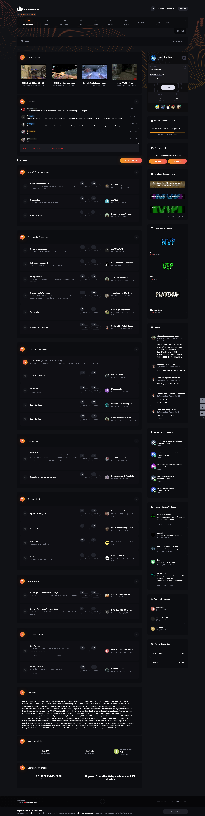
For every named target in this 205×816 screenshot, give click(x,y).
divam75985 (50, 711)
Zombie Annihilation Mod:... (94, 83)
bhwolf (51, 721)
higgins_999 (119, 725)
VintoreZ (117, 597)
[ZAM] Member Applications (43, 477)
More (140, 22)
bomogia (96, 713)
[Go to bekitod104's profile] (152, 608)
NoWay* (84, 713)
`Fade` (24, 718)
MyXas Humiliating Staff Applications (127, 528)
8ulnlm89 (94, 709)
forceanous (40, 711)
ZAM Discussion (37, 376)
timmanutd (58, 721)
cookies (31, 813)
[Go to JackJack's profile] (107, 201)
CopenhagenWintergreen (167, 546)
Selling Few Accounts (120, 594)
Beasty (111, 725)
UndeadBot (118, 329)
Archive (35, 673)
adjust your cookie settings (86, 813)
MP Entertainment (58, 723)
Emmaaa (34, 713)
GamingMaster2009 (104, 728)
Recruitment (33, 441)
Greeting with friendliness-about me (127, 263)
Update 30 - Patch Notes (122, 326)
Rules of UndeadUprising (121, 214)
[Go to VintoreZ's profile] (107, 595)
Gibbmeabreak (61, 716)
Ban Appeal (35, 646)
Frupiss (116, 377)
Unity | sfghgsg (96, 716)
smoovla (60, 709)
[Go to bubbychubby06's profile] (152, 618)
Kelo (95, 728)
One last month (117, 556)
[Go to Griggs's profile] (107, 186)
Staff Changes (117, 185)
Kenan (91, 718)
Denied (58, 655)
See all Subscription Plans (177, 217)
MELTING (71, 725)
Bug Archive (36, 392)
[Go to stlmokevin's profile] (107, 542)
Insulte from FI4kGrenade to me (125, 650)
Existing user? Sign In (166, 9)
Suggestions (36, 276)
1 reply (170, 524)
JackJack (117, 203)
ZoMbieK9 (58, 85)
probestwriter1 (104, 711)
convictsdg (26, 713)
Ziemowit (64, 725)
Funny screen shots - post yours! (125, 511)
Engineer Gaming (51, 718)
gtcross (118, 716)
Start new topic (131, 160)
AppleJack (84, 718)
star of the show (100, 701)
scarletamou (45, 706)
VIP (151, 277)
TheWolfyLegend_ (73, 716)
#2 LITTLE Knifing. (125, 83)
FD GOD (37, 725)
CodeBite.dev (31, 803)
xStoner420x (115, 704)
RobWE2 (34, 709)
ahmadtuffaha (46, 725)
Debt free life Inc (28, 723)
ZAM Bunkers (36, 405)
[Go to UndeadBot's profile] (107, 327)
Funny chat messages (40, 529)
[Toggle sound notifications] (136, 101)
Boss (38, 706)
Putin (108, 701)
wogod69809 (78, 709)
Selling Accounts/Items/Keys (44, 593)
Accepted (36, 465)
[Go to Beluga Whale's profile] (107, 312)
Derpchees (72, 728)
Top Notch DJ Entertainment (104, 723)
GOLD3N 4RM (86, 716)
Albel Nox (32, 701)
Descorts (116, 706)
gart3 (121, 701)
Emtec (159, 560)
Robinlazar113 (40, 728)
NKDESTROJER (126, 716)
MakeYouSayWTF (28, 704)
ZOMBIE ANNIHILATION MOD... (34, 83)
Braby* (77, 718)
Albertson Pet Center (43, 723)
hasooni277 (127, 709)
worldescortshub (61, 701)
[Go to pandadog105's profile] (107, 295)
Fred (115, 392)
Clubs (95, 24)
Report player (36, 667)
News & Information (39, 184)
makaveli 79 (62, 718)
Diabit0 (116, 652)
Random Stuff (34, 499)
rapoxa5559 (95, 706)
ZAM (81, 24)
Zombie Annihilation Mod (38, 349)
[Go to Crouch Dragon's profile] (107, 513)
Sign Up (183, 8)
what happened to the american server (128, 293)
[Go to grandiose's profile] (153, 534)
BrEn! (115, 406)
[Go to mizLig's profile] (155, 479)
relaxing (131, 723)
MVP (152, 252)
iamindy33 (79, 721)
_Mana (127, 725)
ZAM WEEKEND (117, 249)
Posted (174, 367)
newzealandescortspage (31, 716)
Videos (126, 24)
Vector (90, 713)
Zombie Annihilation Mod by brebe (171, 394)
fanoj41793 (86, 706)
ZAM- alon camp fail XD (166, 410)
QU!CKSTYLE (105, 704)
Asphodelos (65, 713)
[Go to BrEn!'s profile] (107, 405)
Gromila (30, 718)
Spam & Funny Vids (38, 514)
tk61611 (65, 728)
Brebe (126, 701)
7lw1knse (87, 709)
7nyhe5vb (119, 709)
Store (47, 24)
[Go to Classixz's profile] (107, 215)
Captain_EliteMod (91, 711)
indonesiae (125, 706)
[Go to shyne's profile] (107, 477)
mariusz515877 (123, 718)
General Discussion (39, 249)
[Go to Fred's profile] (107, 390)
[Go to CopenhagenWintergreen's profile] (153, 548)
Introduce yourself (39, 263)
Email (159, 161)
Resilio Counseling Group (117, 721)
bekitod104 (68, 709)
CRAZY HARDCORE (107, 713)
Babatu (73, 711)
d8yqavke (111, 709)
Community (28, 24)
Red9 (114, 728)
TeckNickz (59, 711)
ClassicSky (56, 725)
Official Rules (36, 215)
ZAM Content (36, 419)
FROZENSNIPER (102, 725)
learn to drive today (86, 723)
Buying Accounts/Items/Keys (44, 609)
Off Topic (34, 542)
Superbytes (88, 728)
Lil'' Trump (49, 728)
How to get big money (120, 310)
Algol (115, 265)
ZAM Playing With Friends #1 (168, 378)
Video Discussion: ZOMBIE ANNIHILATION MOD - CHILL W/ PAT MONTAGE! (170, 336)
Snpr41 (78, 713)
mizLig (159, 476)
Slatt (34, 706)
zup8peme (114, 711)
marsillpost (109, 706)
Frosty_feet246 (28, 728)
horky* (129, 721)
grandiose (80, 711)
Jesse (36, 718)
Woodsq (55, 704)
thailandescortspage (66, 704)
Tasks (110, 24)
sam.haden (127, 711)
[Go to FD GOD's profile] (153, 516)
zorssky (52, 716)
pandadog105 (118, 295)
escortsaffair (125, 704)
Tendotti (72, 721)
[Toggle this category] (136, 172)
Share (178, 161)
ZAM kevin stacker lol (166, 364)
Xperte (65, 721)
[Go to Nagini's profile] (107, 250)
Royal (92, 704)
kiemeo (78, 706)
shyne (116, 479)
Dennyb (116, 460)
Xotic (91, 701)
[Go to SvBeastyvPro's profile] (107, 558)
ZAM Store (35, 361)
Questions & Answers (40, 293)
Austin (41, 718)
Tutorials (34, 312)
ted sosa (80, 728)
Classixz (29, 85)
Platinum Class (156, 310)
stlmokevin (118, 542)
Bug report (35, 388)
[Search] (159, 23)
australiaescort (43, 709)
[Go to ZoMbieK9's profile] (107, 611)
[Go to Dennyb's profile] (107, 458)
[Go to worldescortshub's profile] (155, 444)
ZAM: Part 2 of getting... (64, 83)
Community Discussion (38, 237)
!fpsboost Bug (117, 389)
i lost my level (117, 375)
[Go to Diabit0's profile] (107, 650)
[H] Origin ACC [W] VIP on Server (124, 610)
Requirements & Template (122, 476)
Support (64, 24)
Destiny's (44, 701)
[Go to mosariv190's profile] (152, 628)
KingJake (118, 713)
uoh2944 (72, 706)
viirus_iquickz (84, 704)
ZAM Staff (34, 452)
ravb (102, 706)
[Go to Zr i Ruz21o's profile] (153, 575)
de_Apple (47, 704)
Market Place (33, 581)
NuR (116, 701)
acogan (59, 728)
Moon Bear (93, 725)
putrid (82, 701)
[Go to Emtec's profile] (153, 561)
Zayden (97, 704)
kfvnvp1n (66, 711)
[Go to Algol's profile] (107, 264)
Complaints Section (36, 634)
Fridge (77, 725)
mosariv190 (102, 709)
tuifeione (53, 709)
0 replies (171, 538)
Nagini (116, 251)
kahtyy (119, 85)
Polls (32, 557)
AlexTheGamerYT (121, 723)
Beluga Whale (118, 312)
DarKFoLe (106, 716)
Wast (33, 721)
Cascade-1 (26, 725)
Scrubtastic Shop (71, 723)
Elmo (112, 716)
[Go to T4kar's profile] (116, 751)
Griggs (88, 85)
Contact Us (21, 800)
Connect (168, 87)
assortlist (70, 718)
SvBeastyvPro (119, 558)
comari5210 (26, 709)
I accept (176, 812)
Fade (113, 701)
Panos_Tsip (26, 721)
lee (54, 728)
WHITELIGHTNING (100, 718)
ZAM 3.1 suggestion (119, 278)
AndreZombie (56, 706)
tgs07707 (64, 706)
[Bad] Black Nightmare (92, 721)
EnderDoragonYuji (29, 711)
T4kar (87, 701)
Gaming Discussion (39, 327)
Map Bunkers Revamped (121, 404)
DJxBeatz (45, 716)
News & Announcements (38, 172)
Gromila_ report (118, 669)
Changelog (35, 200)
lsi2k (32, 725)
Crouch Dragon (119, 514)
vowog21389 (27, 706)
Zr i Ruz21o (161, 573)
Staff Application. (119, 457)
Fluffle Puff (39, 704)
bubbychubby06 (42, 721)
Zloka (76, 704)
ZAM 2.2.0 (115, 200)
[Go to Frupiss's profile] (107, 375)
